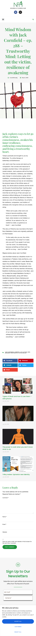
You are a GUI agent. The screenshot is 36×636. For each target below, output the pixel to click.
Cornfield (17, 352)
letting (25, 352)
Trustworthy (14, 353)
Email (4, 524)
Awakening (11, 352)
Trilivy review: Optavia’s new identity (16, 474)
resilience (7, 353)
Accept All (18, 621)
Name (5, 516)
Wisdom (24, 353)
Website (5, 532)
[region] (18, 620)
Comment (6, 497)
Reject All (18, 632)
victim (20, 353)
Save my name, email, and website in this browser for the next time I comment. (17, 542)
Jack (21, 352)
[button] (3, 19)
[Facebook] (15, 12)
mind (29, 352)
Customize (18, 626)
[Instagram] (20, 12)
